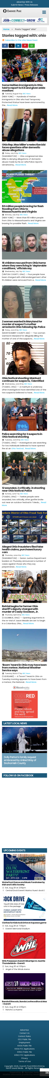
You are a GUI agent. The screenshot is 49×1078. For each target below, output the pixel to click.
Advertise (24, 1030)
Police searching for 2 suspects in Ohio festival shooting (22, 435)
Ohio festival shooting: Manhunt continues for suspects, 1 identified (23, 379)
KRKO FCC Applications (24, 1055)
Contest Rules (24, 1036)
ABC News (27, 94)
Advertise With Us (24, 2)
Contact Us (25, 1033)
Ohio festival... (18, 448)
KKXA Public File (24, 1045)
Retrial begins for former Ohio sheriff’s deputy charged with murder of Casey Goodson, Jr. (20, 609)
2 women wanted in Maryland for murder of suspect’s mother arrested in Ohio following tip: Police (23, 324)
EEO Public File (24, 1039)
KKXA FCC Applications (25, 1048)
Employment (24, 1042)
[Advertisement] (24, 20)
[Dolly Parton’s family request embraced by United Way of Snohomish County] (24, 740)
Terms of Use (24, 1061)
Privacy (24, 1058)
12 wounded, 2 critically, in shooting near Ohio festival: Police (23, 489)
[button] (44, 12)
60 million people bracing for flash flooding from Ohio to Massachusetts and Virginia (23, 208)
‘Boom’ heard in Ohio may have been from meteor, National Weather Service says (24, 667)
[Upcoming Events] (24, 867)
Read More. (12, 105)
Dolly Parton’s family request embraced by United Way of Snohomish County (20, 760)
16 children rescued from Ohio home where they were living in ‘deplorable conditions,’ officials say (24, 265)
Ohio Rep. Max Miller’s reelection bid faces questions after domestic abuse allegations (23, 147)
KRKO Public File (24, 1052)
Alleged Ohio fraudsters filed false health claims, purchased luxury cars (22, 549)
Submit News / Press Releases (24, 5)
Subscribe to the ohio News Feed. (21, 40)
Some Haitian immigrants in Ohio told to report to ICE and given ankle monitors (23, 87)
